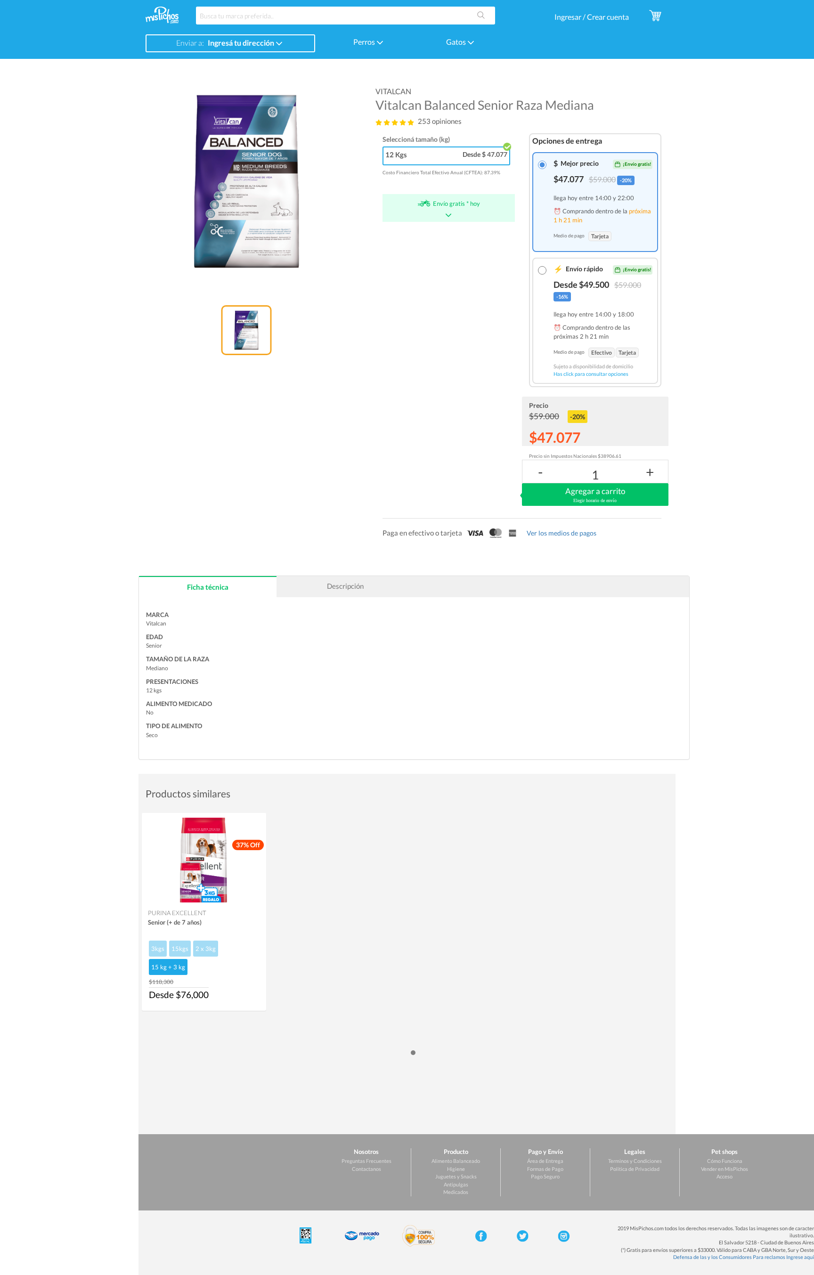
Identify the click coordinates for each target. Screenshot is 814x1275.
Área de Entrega (545, 1161)
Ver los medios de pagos (561, 533)
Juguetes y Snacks (456, 1176)
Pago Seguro (545, 1176)
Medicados (455, 1192)
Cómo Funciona (724, 1161)
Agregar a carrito (595, 494)
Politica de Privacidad (634, 1169)
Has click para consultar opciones (591, 374)
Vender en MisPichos (724, 1169)
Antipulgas (456, 1184)
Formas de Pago (545, 1169)
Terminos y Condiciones (635, 1161)
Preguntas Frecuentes (366, 1161)
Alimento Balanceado (455, 1161)
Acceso (724, 1176)
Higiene (456, 1169)
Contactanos (366, 1169)
